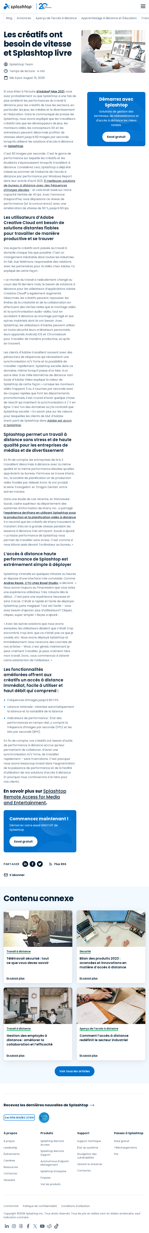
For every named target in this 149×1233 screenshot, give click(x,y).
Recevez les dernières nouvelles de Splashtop (46, 1105)
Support (83, 1133)
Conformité (11, 1206)
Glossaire (9, 1180)
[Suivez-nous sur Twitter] (35, 1226)
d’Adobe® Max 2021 (50, 91)
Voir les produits (51, 1184)
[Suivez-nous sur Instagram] (14, 1226)
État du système (87, 1147)
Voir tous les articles (74, 1071)
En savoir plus (16, 978)
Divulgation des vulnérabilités (87, 1155)
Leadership (10, 1147)
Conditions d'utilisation (75, 1206)
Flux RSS (60, 864)
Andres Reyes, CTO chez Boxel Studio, (31, 583)
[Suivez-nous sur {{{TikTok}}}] (56, 1226)
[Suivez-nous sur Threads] (21, 1226)
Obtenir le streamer (89, 1164)
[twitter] (40, 864)
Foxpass (46, 1177)
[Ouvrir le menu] (143, 6)
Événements (12, 1154)
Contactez (10, 1173)
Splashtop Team (21, 64)
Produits (47, 1133)
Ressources (11, 1167)
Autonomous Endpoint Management (55, 1163)
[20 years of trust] (42, 6)
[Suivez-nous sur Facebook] (28, 1226)
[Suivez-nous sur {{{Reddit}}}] (49, 1226)
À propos (10, 1133)
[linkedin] (25, 864)
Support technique (89, 1141)
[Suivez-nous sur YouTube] (42, 1226)
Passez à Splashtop (128, 1133)
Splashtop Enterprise (53, 1171)
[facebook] (32, 864)
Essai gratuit (116, 137)
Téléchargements (125, 1147)
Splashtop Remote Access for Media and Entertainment (35, 797)
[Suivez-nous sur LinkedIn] (7, 1226)
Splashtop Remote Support (52, 1153)
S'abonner (17, 875)
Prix (116, 1154)
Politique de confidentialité (40, 1206)
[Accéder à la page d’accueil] (18, 6)
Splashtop (15, 146)
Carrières (9, 1160)
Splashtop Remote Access (52, 1143)
